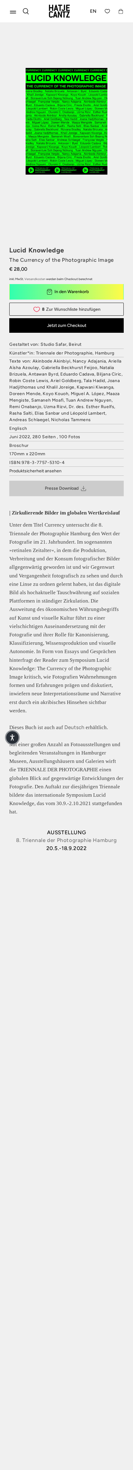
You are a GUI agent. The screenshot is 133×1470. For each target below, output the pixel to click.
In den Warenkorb (71, 291)
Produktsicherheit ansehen (35, 471)
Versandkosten (34, 279)
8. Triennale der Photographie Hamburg (66, 840)
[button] (12, 737)
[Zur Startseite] (59, 11)
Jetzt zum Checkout (66, 325)
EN (93, 11)
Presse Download (62, 488)
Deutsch (74, 727)
